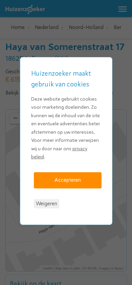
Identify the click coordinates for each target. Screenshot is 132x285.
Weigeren (46, 203)
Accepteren (67, 180)
